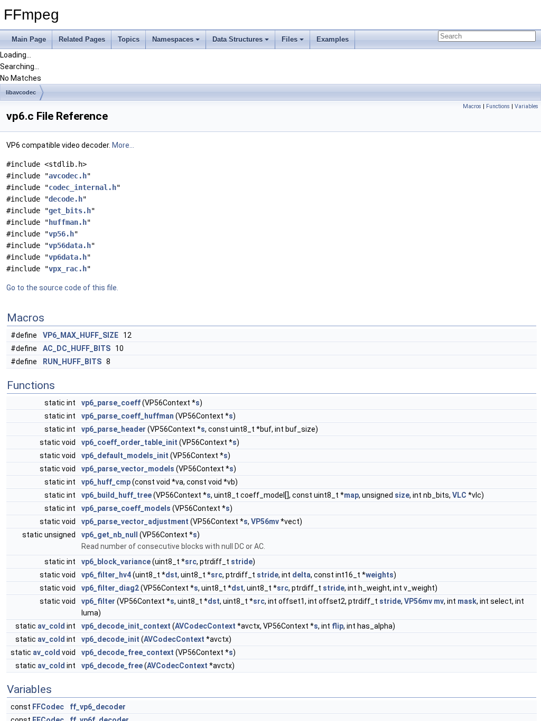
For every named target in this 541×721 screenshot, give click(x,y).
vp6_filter (98, 601)
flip (337, 626)
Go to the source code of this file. (62, 287)
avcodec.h (68, 176)
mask (467, 601)
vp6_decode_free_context (127, 652)
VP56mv (265, 521)
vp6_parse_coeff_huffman (127, 416)
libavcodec (21, 92)
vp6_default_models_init (125, 455)
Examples (332, 39)
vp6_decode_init (110, 639)
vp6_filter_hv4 (106, 575)
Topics (128, 39)
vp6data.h (68, 257)
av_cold (51, 626)
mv (439, 601)
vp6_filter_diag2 (110, 588)
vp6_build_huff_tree (116, 495)
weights (380, 575)
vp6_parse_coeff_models (126, 508)
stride (242, 561)
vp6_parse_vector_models (127, 468)
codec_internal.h (82, 187)
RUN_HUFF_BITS (72, 361)
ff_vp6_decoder (98, 707)
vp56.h (61, 234)
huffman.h (68, 222)
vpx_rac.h (68, 268)
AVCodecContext (205, 626)
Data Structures (237, 39)
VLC (459, 495)
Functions (498, 106)
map (351, 495)
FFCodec (48, 707)
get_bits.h (70, 210)
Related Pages (82, 39)
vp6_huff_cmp (105, 482)
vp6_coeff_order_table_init (129, 442)
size (402, 495)
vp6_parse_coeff (111, 403)
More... (123, 145)
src (191, 561)
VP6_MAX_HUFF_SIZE (80, 335)
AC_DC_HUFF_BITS (76, 348)
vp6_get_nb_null (109, 534)
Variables (526, 106)
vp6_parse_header (113, 429)
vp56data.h (70, 245)
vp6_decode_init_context (126, 626)
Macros (472, 106)
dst (171, 575)
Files (289, 39)
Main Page (29, 39)
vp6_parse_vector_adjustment (135, 521)
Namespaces (172, 39)
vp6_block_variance (116, 561)
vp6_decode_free (112, 665)
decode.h (65, 199)
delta (301, 575)
